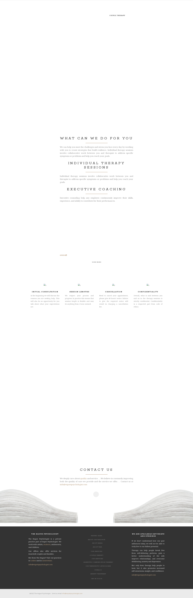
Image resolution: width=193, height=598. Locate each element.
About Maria (97, 543)
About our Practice (96, 539)
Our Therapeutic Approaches (98, 566)
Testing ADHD (96, 536)
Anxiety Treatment (98, 574)
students (46, 544)
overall (63, 255)
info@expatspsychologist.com (73, 484)
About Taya (97, 547)
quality (83, 478)
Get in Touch (96, 578)
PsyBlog (98, 570)
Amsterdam (47, 560)
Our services (96, 551)
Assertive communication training (98, 562)
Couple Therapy (96, 555)
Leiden (33, 560)
